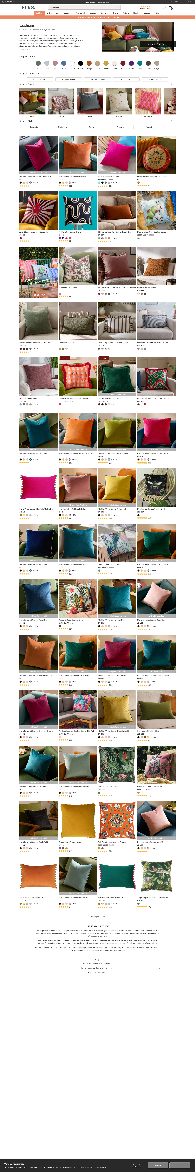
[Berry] (99, 404)
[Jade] (99, 793)
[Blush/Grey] (27, 182)
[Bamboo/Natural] (24, 515)
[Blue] (21, 404)
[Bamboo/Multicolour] (21, 515)
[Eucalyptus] (30, 349)
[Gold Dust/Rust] (138, 182)
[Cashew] (102, 294)
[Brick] (145, 737)
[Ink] (109, 294)
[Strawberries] (145, 349)
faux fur (69, 940)
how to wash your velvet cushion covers (144, 947)
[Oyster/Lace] (106, 238)
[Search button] (118, 7)
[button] (171, 84)
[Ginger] (142, 294)
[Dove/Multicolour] (27, 515)
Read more (23, 49)
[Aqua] (99, 182)
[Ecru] (138, 294)
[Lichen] (145, 294)
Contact (190, 2)
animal (154, 940)
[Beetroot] (21, 349)
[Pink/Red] (66, 238)
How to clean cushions (96, 972)
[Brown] (24, 349)
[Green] (60, 626)
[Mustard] (148, 737)
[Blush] (142, 737)
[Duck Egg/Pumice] (99, 238)
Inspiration (183, 2)
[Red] (21, 238)
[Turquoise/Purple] (70, 238)
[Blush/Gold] (24, 182)
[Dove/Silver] (30, 515)
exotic (98, 930)
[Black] (102, 182)
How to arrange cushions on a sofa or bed (96, 968)
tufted (83, 940)
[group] (38, 66)
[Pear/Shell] (109, 238)
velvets (72, 930)
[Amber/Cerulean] (138, 404)
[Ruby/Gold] (145, 404)
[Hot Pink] (60, 737)
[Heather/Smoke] (102, 238)
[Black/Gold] (21, 182)
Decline (180, 1165)
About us (171, 2)
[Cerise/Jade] (142, 404)
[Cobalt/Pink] (60, 238)
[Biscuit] (60, 349)
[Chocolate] (106, 294)
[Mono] (63, 238)
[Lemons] (138, 349)
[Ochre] (66, 848)
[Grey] (109, 182)
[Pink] (60, 294)
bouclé (75, 940)
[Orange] (142, 349)
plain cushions (50, 930)
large (91, 943)
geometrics (138, 940)
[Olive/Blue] (138, 238)
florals (126, 940)
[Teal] (99, 570)
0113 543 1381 (9, 2)
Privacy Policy (100, 1167)
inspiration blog (79, 947)
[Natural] (66, 349)
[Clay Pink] (102, 349)
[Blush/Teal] (30, 182)
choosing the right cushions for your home (110, 950)
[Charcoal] (27, 349)
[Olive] (109, 349)
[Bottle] (106, 182)
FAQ (176, 2)
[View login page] (165, 8)
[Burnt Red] (99, 294)
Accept (158, 1165)
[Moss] (63, 349)
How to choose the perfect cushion (96, 963)
